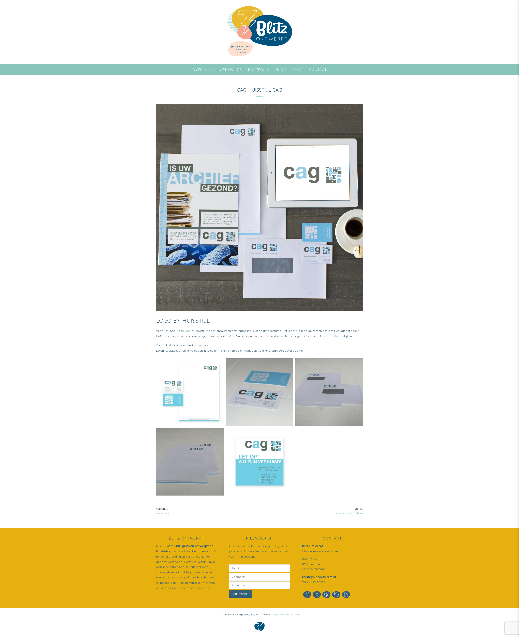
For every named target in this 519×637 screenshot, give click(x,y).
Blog (281, 70)
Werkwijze (231, 70)
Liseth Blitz (173, 546)
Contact (318, 70)
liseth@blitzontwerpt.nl (319, 577)
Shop (298, 70)
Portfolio (258, 70)
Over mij (201, 70)
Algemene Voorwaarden (286, 614)
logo (187, 331)
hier (337, 336)
